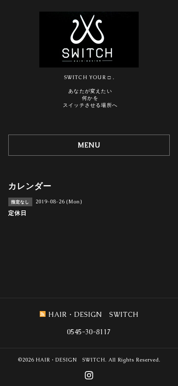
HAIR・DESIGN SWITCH (70, 360)
